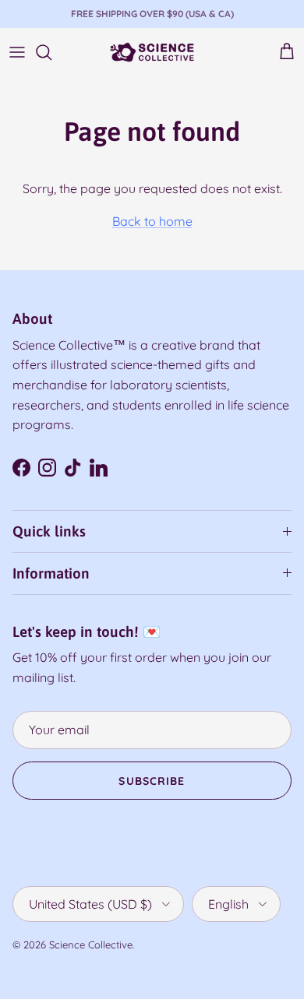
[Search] (51, 52)
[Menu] (17, 52)
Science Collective (91, 944)
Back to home (152, 221)
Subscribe (151, 781)
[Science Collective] (152, 52)
